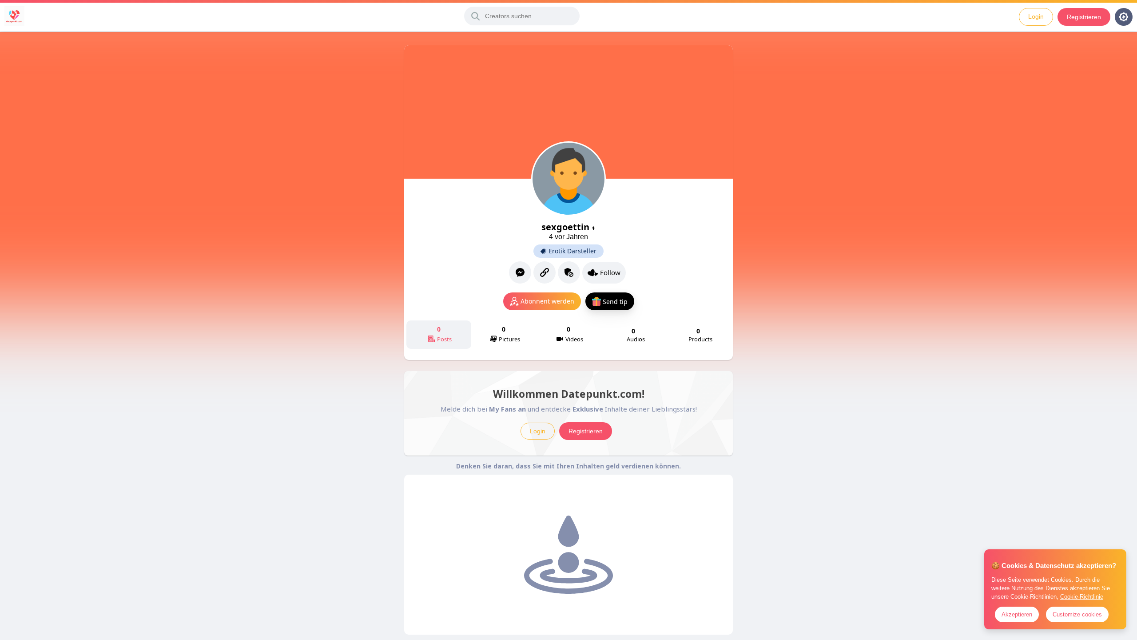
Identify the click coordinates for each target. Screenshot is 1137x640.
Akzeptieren (1017, 614)
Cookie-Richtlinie (1081, 596)
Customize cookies (1077, 614)
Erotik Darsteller (572, 251)
